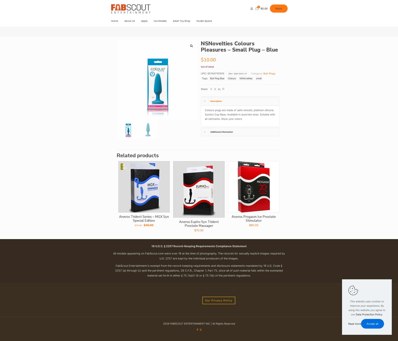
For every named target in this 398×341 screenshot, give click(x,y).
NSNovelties (246, 78)
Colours (232, 78)
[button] (192, 46)
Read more (354, 323)
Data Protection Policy (369, 314)
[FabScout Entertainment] (131, 8)
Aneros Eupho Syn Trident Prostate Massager (199, 224)
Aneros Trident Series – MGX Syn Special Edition (144, 219)
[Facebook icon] (197, 329)
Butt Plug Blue (217, 78)
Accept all (372, 323)
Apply (278, 8)
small (258, 78)
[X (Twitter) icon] (200, 329)
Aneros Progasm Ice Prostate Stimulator (254, 219)
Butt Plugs (269, 73)
